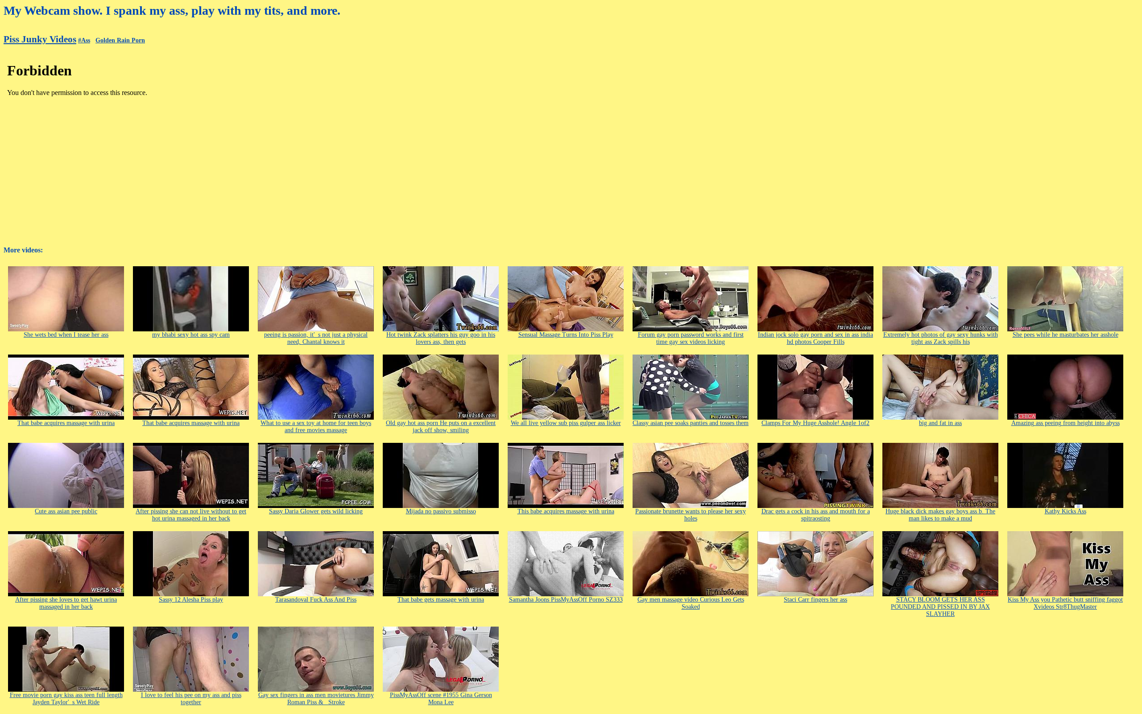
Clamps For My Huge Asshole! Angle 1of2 (815, 423)
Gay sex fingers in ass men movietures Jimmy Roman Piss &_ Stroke (316, 699)
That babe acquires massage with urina (66, 423)
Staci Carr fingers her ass (815, 599)
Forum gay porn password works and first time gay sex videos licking (691, 338)
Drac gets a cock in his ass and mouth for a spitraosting (815, 515)
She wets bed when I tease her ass (66, 334)
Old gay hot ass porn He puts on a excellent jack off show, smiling (441, 426)
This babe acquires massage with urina (565, 511)
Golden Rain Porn (120, 40)
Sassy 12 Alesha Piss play (191, 599)
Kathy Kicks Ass (1065, 511)
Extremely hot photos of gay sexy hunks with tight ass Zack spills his (940, 338)
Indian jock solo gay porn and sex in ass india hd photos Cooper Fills (815, 338)
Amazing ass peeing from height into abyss (1065, 423)
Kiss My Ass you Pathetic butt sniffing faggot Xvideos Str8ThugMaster (1065, 603)
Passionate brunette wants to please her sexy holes (690, 515)
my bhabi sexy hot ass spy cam (191, 334)
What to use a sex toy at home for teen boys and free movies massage (316, 426)
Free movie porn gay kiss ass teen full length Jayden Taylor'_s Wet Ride (66, 699)
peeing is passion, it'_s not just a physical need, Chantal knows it (316, 338)
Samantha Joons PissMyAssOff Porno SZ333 (566, 599)
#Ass (84, 40)
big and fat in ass (940, 423)
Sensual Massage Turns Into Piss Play (565, 334)
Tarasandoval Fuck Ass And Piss (315, 599)
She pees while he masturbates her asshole (1065, 334)
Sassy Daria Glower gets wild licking (316, 511)
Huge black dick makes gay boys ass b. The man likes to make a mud (940, 515)
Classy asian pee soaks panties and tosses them (691, 423)
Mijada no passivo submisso (441, 511)
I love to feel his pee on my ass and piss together (191, 699)
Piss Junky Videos (40, 39)
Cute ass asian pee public (66, 511)
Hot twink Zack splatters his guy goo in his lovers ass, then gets (440, 338)
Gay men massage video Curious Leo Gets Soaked (690, 603)
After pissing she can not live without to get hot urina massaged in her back (191, 515)
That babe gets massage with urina (440, 599)
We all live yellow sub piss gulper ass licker (566, 423)
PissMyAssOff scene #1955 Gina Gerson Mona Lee (441, 699)
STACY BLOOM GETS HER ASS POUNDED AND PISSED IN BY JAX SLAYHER (940, 606)
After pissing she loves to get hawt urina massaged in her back (66, 603)
